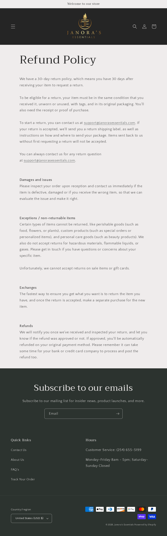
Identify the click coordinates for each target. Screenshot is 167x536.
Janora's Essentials (124, 525)
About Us (17, 460)
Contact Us (19, 450)
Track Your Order (23, 479)
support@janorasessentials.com (109, 123)
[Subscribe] (117, 414)
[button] (13, 26)
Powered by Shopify (145, 525)
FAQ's (15, 469)
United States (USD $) (29, 518)
